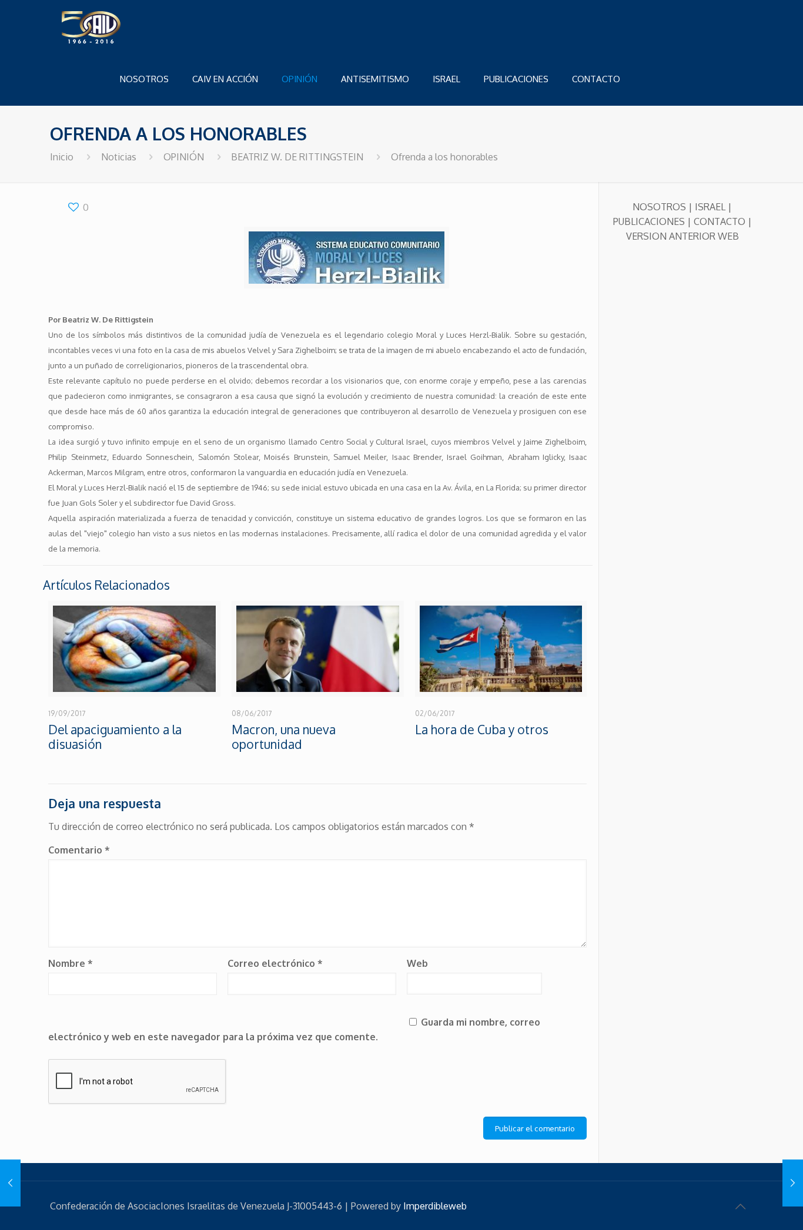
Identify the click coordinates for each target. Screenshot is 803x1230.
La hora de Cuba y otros (481, 729)
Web (417, 963)
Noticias (118, 157)
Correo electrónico (275, 963)
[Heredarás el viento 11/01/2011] (10, 1183)
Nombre (70, 963)
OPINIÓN (183, 157)
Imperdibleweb (435, 1206)
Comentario (79, 850)
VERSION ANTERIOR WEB (682, 236)
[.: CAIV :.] (120, 26)
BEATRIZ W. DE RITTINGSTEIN (297, 157)
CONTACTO (719, 221)
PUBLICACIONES (649, 221)
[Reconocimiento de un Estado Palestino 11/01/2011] (792, 1183)
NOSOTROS (659, 207)
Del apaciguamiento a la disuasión (115, 736)
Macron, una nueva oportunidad (284, 736)
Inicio (61, 157)
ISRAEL (710, 207)
